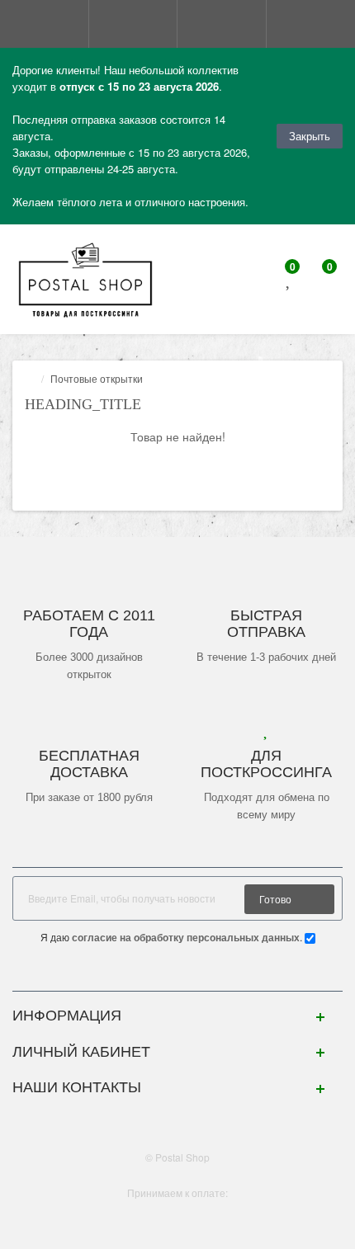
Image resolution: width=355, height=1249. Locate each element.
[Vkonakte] (178, 974)
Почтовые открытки (96, 378)
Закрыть (309, 136)
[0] (289, 281)
